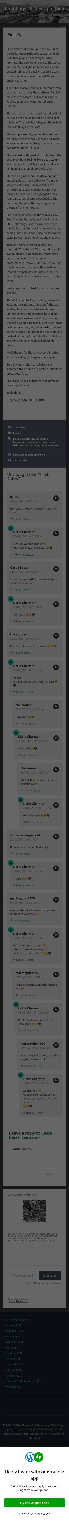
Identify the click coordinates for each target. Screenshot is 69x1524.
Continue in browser (34, 1514)
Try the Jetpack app (34, 1503)
